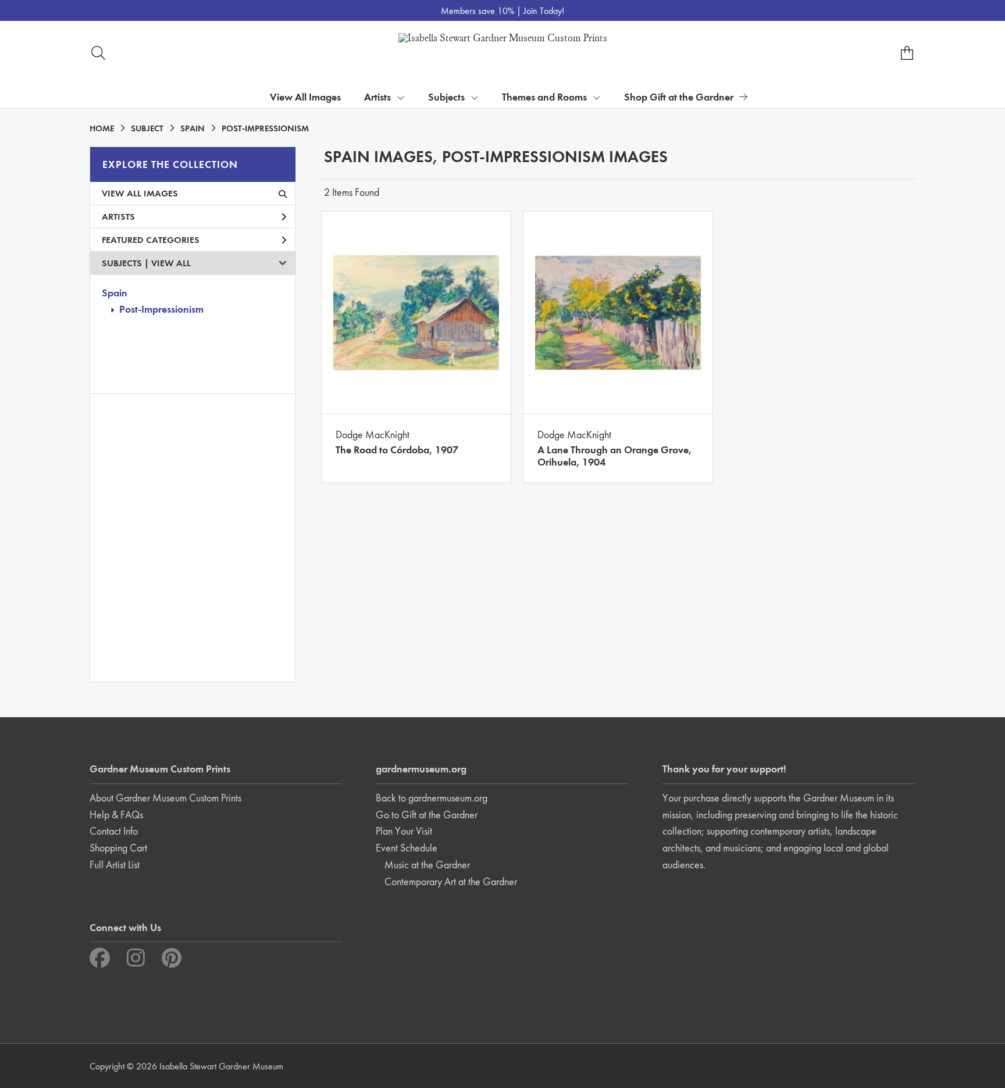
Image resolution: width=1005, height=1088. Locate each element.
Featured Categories (150, 240)
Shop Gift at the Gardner (678, 96)
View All (171, 263)
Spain (114, 292)
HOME (102, 128)
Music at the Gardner (427, 864)
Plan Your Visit (404, 831)
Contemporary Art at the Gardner (450, 881)
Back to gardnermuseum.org (431, 797)
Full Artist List (115, 864)
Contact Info (114, 831)
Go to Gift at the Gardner (426, 814)
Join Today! (543, 11)
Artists (118, 216)
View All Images (305, 96)
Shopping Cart (118, 847)
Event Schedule (406, 847)
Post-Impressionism (161, 309)
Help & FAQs (116, 814)
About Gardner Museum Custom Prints (165, 797)
